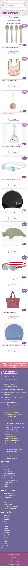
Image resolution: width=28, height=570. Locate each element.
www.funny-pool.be (9, 392)
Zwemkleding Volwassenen (11, 506)
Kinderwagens (7, 497)
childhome (6, 519)
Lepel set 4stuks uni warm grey (10, 47)
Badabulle (6, 535)
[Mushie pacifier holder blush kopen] (14, 100)
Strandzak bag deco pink (9, 312)
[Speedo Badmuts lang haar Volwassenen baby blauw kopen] (14, 332)
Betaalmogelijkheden (9, 473)
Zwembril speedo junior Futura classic (12, 279)
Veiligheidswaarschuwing (10, 480)
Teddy (5, 539)
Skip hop (6, 528)
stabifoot (6, 517)
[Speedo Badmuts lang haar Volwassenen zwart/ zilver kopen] (14, 199)
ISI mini (6, 537)
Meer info (14, 567)
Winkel (6, 467)
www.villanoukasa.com (10, 397)
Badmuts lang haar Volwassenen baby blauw (13, 345)
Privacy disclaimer (9, 482)
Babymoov (7, 530)
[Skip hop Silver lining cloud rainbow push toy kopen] (14, 133)
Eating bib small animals (9, 80)
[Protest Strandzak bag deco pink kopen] (14, 299)
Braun (5, 541)
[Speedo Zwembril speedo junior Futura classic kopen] (14, 266)
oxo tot (6, 526)
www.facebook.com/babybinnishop (13, 389)
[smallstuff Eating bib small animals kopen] (14, 67)
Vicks (5, 521)
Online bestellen (8, 471)
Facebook (14, 557)
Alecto (5, 543)
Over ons (6, 469)
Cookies (6, 484)
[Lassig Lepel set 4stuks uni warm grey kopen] (14, 34)
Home (5, 464)
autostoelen (7, 499)
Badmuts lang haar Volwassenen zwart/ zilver (14, 212)
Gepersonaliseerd (8, 502)
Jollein (5, 524)
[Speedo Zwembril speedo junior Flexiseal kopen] (14, 166)
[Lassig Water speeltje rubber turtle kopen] (14, 232)
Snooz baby (7, 532)
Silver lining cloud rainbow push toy (12, 146)
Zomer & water (8, 504)
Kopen (14, 53)
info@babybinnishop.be (10, 379)
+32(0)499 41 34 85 (9, 376)
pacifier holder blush (8, 113)
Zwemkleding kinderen (10, 508)
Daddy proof (7, 515)
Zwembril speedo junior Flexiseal (11, 179)
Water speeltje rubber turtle (9, 246)
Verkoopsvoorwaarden (10, 475)
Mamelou (6, 545)
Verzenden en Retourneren (11, 478)
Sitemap (6, 486)
